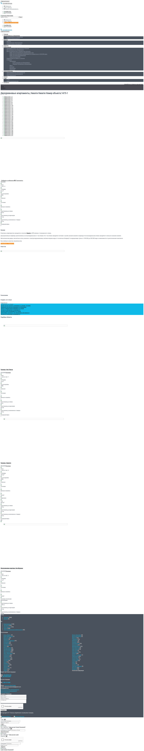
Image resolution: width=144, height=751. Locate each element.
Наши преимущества (12, 81)
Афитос (74, 638)
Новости (6, 45)
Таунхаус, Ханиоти (6, 463)
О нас (5, 78)
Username (3, 721)
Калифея (6, 643)
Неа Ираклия (75, 648)
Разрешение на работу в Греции (16, 58)
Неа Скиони (7, 652)
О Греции (9, 60)
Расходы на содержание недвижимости (10, 314)
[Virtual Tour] (72, 271)
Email (2, 745)
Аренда (6, 40)
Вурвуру (6, 639)
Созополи (6, 665)
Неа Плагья (75, 649)
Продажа (6, 617)
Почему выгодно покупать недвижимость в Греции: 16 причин (15, 305)
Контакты (6, 82)
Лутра (5, 646)
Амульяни (6, 638)
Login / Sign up (8, 7)
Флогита (74, 667)
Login (17, 734)
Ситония (12, 67)
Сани (5, 662)
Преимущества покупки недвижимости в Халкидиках (13, 307)
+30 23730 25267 (7, 676)
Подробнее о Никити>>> (7, 243)
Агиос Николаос (76, 635)
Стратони (74, 665)
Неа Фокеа (75, 652)
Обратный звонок (5, 1)
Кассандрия (7, 645)
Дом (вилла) (7, 627)
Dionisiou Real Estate (10, 685)
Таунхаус (3, 88)
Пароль (3, 722)
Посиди (6, 660)
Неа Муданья (7, 649)
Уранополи (7, 667)
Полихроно (7, 659)
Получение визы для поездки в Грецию (18, 48)
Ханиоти (74, 669)
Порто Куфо (75, 659)
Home (2, 86)
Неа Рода (74, 650)
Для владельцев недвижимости (16, 72)
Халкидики (13, 61)
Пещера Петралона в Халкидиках (22, 64)
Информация (7, 47)
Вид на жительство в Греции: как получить (19, 51)
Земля (5, 628)
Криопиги (74, 645)
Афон (11, 65)
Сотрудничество (8, 71)
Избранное (8, 6)
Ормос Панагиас (76, 655)
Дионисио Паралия (9, 640)
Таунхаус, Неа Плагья (7, 369)
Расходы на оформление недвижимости (10, 310)
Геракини (74, 639)
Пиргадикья (7, 657)
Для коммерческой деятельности (13, 629)
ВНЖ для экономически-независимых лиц (22, 52)
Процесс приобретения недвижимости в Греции (12, 308)
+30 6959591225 (7, 675)
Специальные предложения (14, 42)
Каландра (6, 642)
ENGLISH (8, 11)
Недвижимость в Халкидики (12, 35)
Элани (5, 670)
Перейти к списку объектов (133, 84)
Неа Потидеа (7, 650)
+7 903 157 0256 (6, 682)
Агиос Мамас (7, 635)
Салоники (12, 69)
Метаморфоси (76, 646)
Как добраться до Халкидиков (15, 50)
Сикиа (73, 663)
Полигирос (75, 657)
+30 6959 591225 (7, 3)
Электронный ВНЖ (15, 57)
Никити (74, 653)
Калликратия (75, 643)
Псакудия (74, 660)
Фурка (5, 669)
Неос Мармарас (8, 653)
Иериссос (74, 640)
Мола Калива (7, 648)
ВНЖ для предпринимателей (18, 55)
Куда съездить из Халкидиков (21, 62)
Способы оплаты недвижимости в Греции (11, 311)
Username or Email (6, 730)
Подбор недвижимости (13, 38)
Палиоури (6, 656)
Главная (6, 34)
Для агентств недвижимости (15, 74)
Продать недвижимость (11, 9)
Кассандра (13, 68)
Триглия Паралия (77, 666)
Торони (6, 666)
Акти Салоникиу (76, 636)
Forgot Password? (20, 727)
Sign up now (12, 727)
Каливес (74, 642)
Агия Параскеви (8, 636)
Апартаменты (7, 624)
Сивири (6, 663)
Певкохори (75, 656)
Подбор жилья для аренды (14, 44)
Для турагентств (11, 75)
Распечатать (19, 180)
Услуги (5, 77)
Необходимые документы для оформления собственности (15, 313)
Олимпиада (7, 655)
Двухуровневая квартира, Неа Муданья (12, 568)
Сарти (73, 662)
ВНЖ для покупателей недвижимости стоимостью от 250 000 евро (28, 54)
